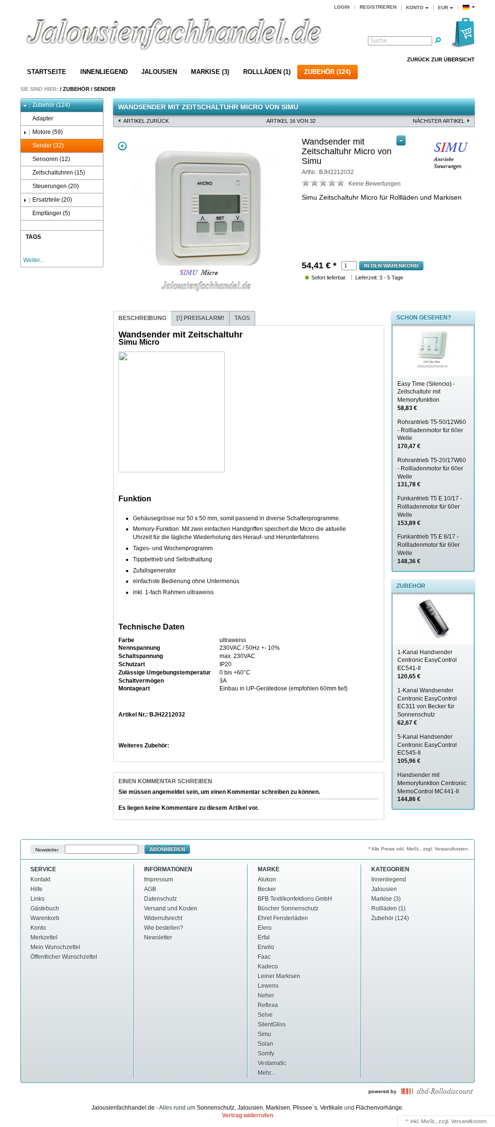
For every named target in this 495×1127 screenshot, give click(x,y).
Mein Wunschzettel (55, 947)
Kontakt (40, 879)
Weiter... (33, 260)
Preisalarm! (200, 318)
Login (341, 7)
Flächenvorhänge (379, 1107)
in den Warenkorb (391, 265)
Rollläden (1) (267, 71)
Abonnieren (167, 849)
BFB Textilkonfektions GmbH (295, 898)
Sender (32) (48, 145)
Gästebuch (44, 908)
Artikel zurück (146, 121)
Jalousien (159, 71)
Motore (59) (47, 132)
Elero (265, 927)
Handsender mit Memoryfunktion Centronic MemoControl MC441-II (431, 787)
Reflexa (268, 1005)
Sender (105, 89)
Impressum (158, 879)
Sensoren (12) (51, 159)
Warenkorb (44, 918)
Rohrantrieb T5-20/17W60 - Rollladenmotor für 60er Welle (431, 472)
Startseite (46, 71)
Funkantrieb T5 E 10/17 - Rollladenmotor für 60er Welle (429, 510)
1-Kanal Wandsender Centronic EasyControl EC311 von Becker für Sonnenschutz (427, 706)
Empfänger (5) (51, 213)
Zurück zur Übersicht (441, 59)
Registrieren (378, 7)
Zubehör (76, 89)
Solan (265, 1043)
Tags (242, 318)
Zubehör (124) (327, 71)
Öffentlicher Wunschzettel (63, 956)
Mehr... (266, 1072)
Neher (266, 995)
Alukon (267, 879)
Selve (265, 1014)
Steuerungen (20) (55, 186)
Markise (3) (210, 71)
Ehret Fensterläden (283, 918)
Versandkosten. (469, 1121)
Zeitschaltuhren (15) (58, 172)
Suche (378, 40)
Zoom (122, 146)
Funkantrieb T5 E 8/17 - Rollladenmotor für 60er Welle (428, 548)
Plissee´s (305, 1107)
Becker (267, 889)
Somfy (266, 1053)
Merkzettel (44, 937)
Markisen (278, 1107)
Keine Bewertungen (375, 183)
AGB (150, 889)
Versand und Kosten (170, 908)
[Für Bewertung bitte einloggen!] (306, 182)
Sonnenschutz (215, 1107)
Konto (38, 927)
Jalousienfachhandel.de (123, 1107)
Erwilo (266, 947)
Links (37, 898)
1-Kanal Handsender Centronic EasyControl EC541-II (427, 664)
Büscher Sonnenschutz (288, 908)
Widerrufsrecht (163, 918)
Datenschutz (160, 898)
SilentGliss (272, 1024)
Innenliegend (104, 71)
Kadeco (268, 966)
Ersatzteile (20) (52, 199)
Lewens (268, 985)
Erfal (264, 937)
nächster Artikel (439, 121)
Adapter (42, 118)
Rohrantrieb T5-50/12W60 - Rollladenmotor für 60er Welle (431, 434)
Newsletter (46, 849)
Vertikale (331, 1107)
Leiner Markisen (279, 976)
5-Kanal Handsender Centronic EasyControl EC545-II (427, 748)
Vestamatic (272, 1063)
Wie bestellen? (163, 927)
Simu (264, 1034)
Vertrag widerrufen (247, 1115)
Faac (264, 956)
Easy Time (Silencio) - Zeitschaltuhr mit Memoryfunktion (426, 396)
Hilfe (36, 889)
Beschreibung (142, 318)
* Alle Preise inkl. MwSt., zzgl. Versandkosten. (418, 848)
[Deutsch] (469, 7)
